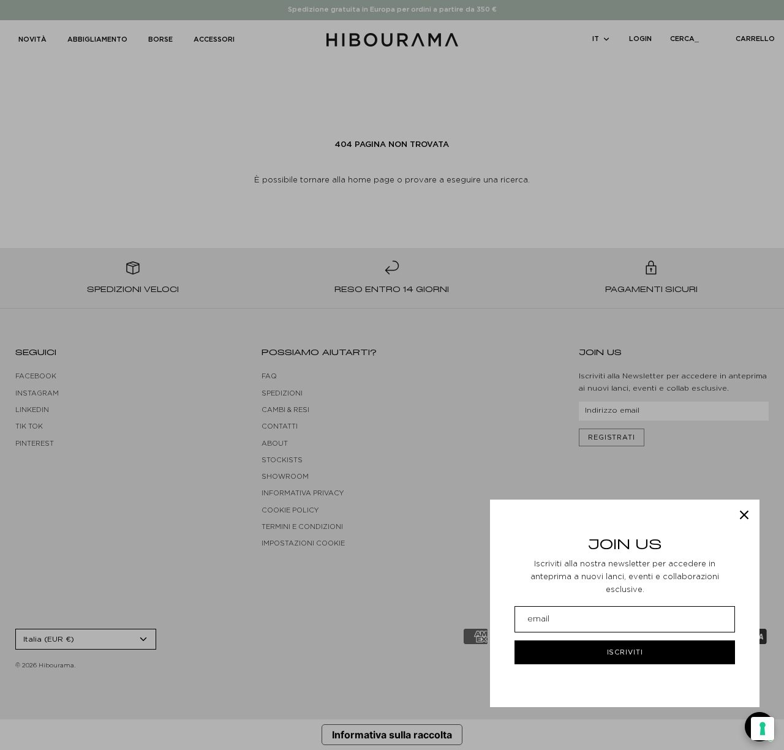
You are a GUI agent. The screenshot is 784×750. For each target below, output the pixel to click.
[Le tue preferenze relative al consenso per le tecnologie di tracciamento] (762, 728)
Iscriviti (625, 652)
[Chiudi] (744, 514)
